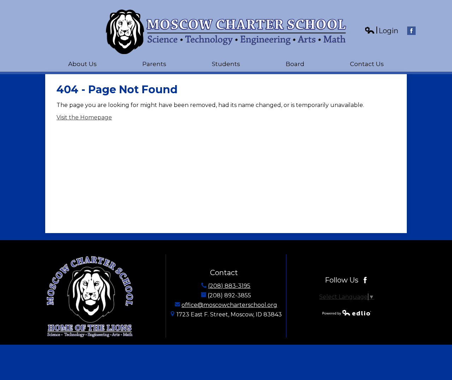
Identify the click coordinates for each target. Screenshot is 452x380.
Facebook (411, 30)
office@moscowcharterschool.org (229, 305)
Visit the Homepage (84, 117)
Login (381, 30)
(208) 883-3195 (229, 286)
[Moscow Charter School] (226, 32)
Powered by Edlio (346, 312)
